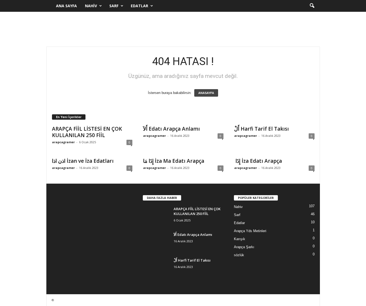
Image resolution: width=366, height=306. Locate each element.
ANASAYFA (206, 93)
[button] (312, 6)
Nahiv (91, 5)
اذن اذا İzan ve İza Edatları (83, 160)
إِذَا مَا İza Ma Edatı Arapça (173, 160)
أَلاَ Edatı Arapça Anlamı (171, 128)
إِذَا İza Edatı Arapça (258, 160)
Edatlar (139, 5)
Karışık (239, 239)
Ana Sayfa (66, 5)
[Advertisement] (183, 29)
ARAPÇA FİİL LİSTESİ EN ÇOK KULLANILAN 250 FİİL (87, 132)
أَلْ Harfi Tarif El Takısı (261, 128)
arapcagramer (63, 142)
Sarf (113, 5)
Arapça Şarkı (244, 247)
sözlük (239, 255)
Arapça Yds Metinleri (250, 231)
